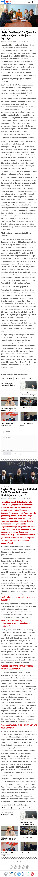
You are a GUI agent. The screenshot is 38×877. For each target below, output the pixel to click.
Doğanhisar (13, 808)
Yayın (30, 378)
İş (19, 808)
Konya (24, 808)
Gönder (7, 454)
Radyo (24, 378)
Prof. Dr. (17, 378)
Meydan (31, 808)
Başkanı (4, 808)
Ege (3, 378)
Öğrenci (9, 378)
